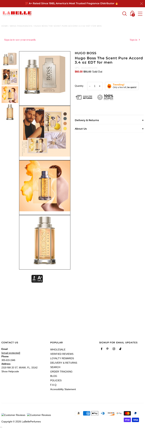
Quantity (79, 86)
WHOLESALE (57, 349)
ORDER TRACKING (61, 371)
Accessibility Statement (63, 389)
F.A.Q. (53, 384)
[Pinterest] (107, 349)
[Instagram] (114, 349)
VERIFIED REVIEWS (61, 354)
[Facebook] (101, 349)
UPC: (77, 68)
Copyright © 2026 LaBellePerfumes (21, 421)
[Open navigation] (140, 14)
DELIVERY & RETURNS (63, 362)
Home (4, 26)
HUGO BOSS (85, 53)
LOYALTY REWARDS (62, 358)
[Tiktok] (120, 349)
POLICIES (56, 380)
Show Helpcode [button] (10, 371)
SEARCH (55, 367)
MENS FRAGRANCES (21, 26)
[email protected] (10, 352)
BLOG (53, 376)
